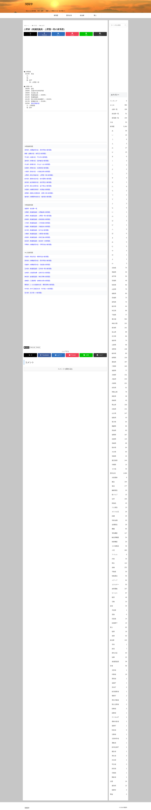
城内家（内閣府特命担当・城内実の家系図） (39, 196)
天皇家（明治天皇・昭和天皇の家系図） (37, 256)
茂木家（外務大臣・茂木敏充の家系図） (37, 160)
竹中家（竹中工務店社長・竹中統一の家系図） (39, 288)
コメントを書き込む (65, 369)
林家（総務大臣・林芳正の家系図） (36, 153)
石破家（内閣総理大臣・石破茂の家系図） (38, 264)
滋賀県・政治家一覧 (31, 208)
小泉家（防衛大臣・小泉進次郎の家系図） (38, 171)
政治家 (33, 347)
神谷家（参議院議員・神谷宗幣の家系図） (38, 276)
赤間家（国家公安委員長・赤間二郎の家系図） (39, 193)
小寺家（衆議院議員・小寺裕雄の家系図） (38, 223)
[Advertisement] (65, 53)
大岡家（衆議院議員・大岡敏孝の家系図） (38, 212)
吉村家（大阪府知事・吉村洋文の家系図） (38, 272)
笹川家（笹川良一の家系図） (34, 293)
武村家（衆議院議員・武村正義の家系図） (38, 237)
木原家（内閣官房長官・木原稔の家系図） (38, 189)
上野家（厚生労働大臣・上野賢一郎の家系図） (39, 175)
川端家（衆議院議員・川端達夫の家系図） (38, 226)
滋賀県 (27, 347)
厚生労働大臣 (35, 103)
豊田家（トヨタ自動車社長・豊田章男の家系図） (40, 284)
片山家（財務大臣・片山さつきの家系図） (38, 164)
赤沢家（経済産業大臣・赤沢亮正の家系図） (39, 182)
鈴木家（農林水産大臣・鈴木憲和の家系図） (39, 178)
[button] (100, 34)
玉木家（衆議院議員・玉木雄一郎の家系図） (39, 268)
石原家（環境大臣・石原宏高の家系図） (37, 168)
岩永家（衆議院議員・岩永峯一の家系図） (38, 241)
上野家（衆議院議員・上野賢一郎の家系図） (39, 215)
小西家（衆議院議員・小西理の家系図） (37, 233)
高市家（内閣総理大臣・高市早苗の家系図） (39, 150)
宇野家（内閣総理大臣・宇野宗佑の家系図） (39, 244)
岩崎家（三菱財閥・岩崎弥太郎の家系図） (38, 280)
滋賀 (39, 347)
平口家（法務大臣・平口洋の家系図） (36, 157)
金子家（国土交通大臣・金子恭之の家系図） (39, 186)
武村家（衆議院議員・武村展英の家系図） (38, 219)
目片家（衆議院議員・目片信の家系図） (37, 230)
